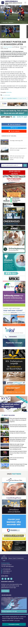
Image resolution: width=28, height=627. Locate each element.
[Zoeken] (25, 165)
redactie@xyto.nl (7, 571)
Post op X (15, 128)
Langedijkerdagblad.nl (11, 1)
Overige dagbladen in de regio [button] (9, 611)
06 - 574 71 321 (20, 117)
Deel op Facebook (15, 124)
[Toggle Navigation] (25, 2)
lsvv (3, 95)
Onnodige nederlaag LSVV (16, 140)
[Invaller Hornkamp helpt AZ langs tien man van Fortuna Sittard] (4, 466)
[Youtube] (8, 578)
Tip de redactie (15, 131)
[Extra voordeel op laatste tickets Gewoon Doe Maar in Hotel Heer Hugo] (4, 453)
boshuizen (7, 95)
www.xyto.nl (6, 573)
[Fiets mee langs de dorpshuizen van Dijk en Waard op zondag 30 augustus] (4, 420)
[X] (5, 578)
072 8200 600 (6, 569)
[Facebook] (2, 578)
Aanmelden (5, 591)
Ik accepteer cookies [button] (14, 624)
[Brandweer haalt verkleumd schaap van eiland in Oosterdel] (4, 433)
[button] (0, 31)
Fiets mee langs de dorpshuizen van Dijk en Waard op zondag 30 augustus (18, 420)
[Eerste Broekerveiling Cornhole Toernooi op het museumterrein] (4, 427)
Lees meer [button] (17, 620)
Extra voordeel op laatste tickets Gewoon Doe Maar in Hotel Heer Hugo (18, 453)
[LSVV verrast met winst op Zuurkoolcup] (4, 460)
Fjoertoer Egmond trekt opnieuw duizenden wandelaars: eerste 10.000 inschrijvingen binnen (18, 439)
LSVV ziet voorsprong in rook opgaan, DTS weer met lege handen (17, 157)
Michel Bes (9, 92)
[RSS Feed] (11, 578)
